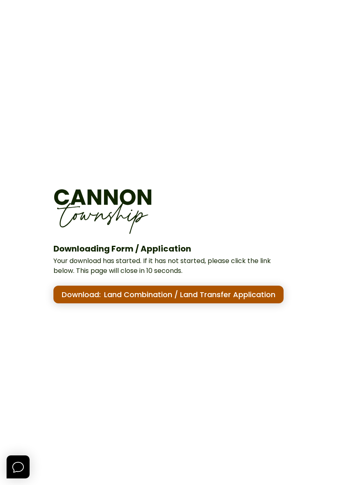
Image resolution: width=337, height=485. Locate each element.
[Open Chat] (18, 466)
